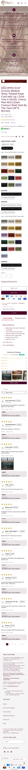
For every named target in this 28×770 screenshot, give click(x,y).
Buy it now (14, 292)
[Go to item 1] (7, 375)
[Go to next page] (24, 644)
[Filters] (2, 392)
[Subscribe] (23, 742)
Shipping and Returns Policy (9, 281)
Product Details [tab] (7, 318)
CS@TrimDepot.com (12, 686)
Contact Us (6, 719)
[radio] (7, 144)
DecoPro (16, 769)
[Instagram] (19, 136)
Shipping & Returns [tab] (20, 318)
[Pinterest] (22, 136)
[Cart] (21, 3)
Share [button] (14, 313)
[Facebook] (16, 136)
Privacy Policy (6, 711)
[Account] (25, 3)
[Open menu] (18, 3)
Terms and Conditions (9, 707)
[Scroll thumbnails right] (25, 375)
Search (5, 703)
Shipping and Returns (9, 715)
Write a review (14, 383)
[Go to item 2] (17, 375)
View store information (9, 308)
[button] (5, 119)
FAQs (4, 723)
